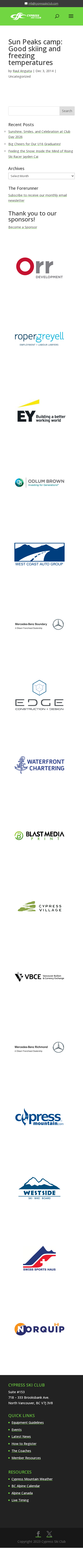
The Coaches (21, 1451)
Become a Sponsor (22, 227)
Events (17, 1429)
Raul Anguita (22, 71)
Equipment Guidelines (28, 1422)
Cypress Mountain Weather (32, 1479)
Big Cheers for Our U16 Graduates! (34, 144)
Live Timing (20, 1500)
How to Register (24, 1443)
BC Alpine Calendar (26, 1486)
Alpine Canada (22, 1493)
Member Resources (26, 1458)
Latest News (21, 1436)
